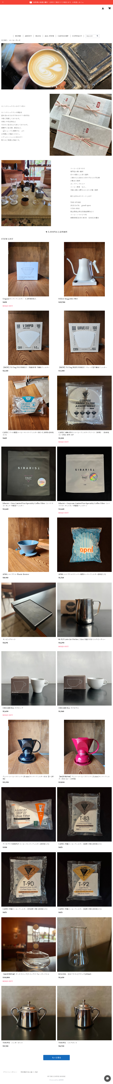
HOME (18, 36)
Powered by (54, 1080)
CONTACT (77, 36)
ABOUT (28, 36)
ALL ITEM (49, 36)
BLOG (38, 36)
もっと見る (56, 1057)
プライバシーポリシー (10, 1072)
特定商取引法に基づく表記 (29, 1072)
